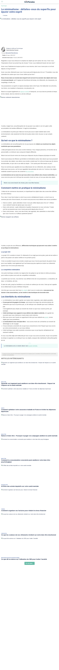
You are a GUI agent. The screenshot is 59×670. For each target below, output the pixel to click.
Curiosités (4, 533)
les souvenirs (30, 171)
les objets (24, 290)
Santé (2, 408)
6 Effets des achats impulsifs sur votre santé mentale (20, 486)
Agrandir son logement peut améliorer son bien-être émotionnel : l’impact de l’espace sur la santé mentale (28, 384)
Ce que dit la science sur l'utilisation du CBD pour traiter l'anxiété (24, 559)
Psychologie (4, 5)
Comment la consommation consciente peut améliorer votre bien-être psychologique (25, 461)
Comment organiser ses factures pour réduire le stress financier (23, 510)
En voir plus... (29, 563)
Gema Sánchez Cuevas (12, 50)
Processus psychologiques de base (10, 557)
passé (46, 317)
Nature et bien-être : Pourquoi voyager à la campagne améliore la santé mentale (29, 436)
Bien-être (3, 381)
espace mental (24, 91)
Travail (3, 509)
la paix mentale (32, 346)
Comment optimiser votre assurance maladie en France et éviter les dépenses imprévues (28, 410)
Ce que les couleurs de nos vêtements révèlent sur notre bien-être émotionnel (28, 535)
